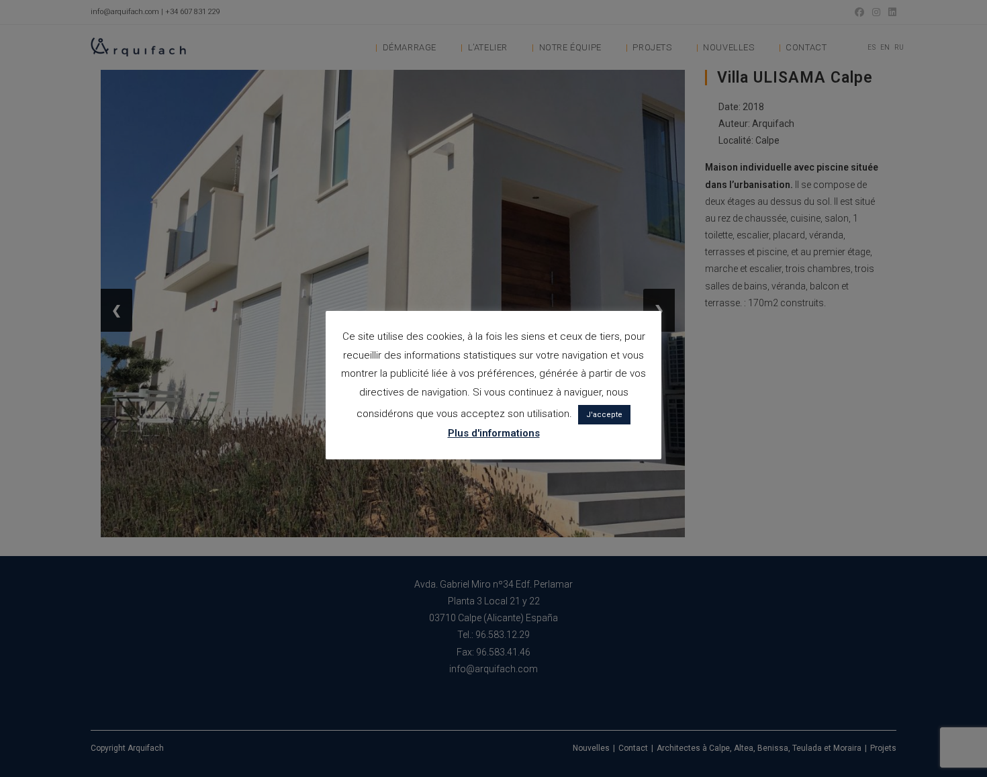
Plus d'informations (494, 433)
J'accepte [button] (604, 414)
